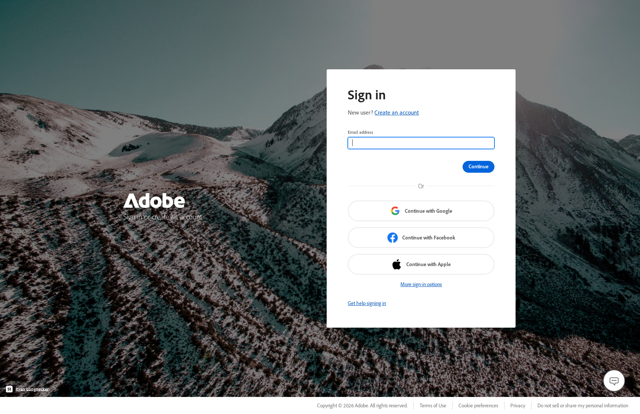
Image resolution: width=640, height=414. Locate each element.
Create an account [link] (396, 112)
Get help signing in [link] (367, 303)
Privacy (517, 405)
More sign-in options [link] (421, 284)
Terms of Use (433, 405)
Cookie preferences (478, 405)
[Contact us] (614, 381)
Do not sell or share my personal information (582, 405)
